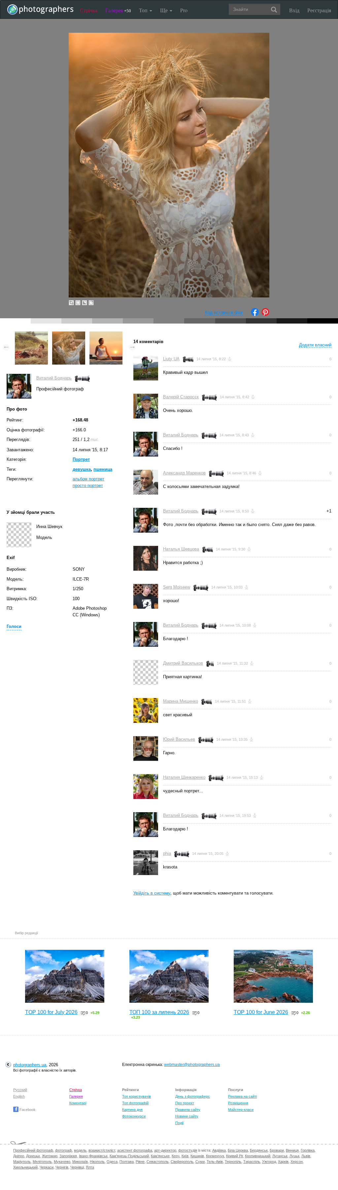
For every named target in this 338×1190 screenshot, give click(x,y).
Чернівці (77, 1167)
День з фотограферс (192, 1096)
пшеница (102, 469)
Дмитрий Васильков (183, 663)
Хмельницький (25, 1167)
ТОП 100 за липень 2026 (159, 1012)
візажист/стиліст (101, 1150)
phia (167, 853)
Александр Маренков (184, 472)
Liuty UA (171, 358)
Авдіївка (219, 1150)
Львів (305, 1156)
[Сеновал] (31, 334)
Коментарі (77, 1103)
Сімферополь (182, 1162)
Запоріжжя (68, 1156)
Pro (183, 10)
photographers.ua (29, 1064)
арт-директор (165, 1150)
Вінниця (292, 1150)
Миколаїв (80, 1162)
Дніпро (18, 1156)
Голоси (14, 626)
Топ (144, 10)
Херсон (296, 1162)
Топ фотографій (135, 1103)
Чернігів (61, 1167)
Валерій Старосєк (181, 396)
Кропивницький (257, 1156)
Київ (185, 1156)
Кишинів (197, 1156)
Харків (283, 1162)
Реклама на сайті (242, 1096)
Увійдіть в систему (151, 893)
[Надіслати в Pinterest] (265, 314)
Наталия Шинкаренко (184, 777)
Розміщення (238, 1103)
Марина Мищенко (180, 701)
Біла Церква (238, 1150)
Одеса (112, 1162)
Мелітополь (42, 1162)
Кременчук (215, 1156)
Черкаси (46, 1167)
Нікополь (97, 1162)
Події (179, 1123)
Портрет (81, 459)
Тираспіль (251, 1162)
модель (80, 1150)
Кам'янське (160, 1156)
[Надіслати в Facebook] (255, 314)
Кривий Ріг (234, 1156)
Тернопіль (233, 1162)
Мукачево (62, 1162)
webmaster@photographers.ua (192, 1064)
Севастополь (158, 1162)
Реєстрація (319, 10)
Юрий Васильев (179, 739)
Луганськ (279, 1156)
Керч (176, 1156)
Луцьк (294, 1156)
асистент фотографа (134, 1150)
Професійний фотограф (33, 1150)
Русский (20, 1090)
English (19, 1096)
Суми (200, 1162)
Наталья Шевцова (181, 549)
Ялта (90, 1167)
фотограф (63, 1150)
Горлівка (308, 1150)
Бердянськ (259, 1150)
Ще (164, 10)
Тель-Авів (215, 1162)
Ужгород (269, 1162)
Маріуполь (22, 1162)
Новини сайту (186, 1116)
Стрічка (88, 10)
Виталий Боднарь (54, 377)
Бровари (277, 1150)
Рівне (140, 1162)
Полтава (126, 1162)
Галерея (118, 10)
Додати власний (315, 344)
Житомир (49, 1156)
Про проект (184, 1103)
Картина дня (132, 1110)
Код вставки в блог (224, 312)
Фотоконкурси (134, 1116)
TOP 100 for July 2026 (51, 1012)
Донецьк (33, 1156)
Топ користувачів (136, 1096)
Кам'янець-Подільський (129, 1156)
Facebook (27, 1110)
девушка (82, 469)
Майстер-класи (241, 1110)
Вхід (294, 10)
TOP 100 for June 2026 (261, 1012)
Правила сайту (187, 1110)
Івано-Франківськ (93, 1156)
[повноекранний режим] (91, 302)
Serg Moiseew (176, 587)
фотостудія (187, 1150)
